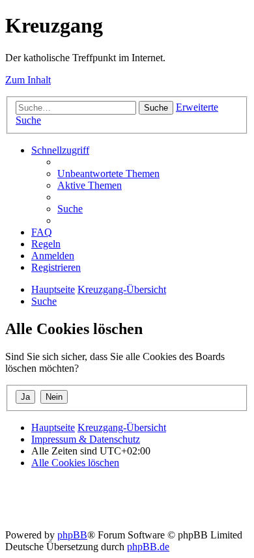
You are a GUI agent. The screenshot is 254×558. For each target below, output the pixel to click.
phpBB (72, 534)
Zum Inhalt (28, 79)
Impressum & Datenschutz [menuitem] (85, 439)
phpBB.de (148, 546)
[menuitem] (108, 173)
